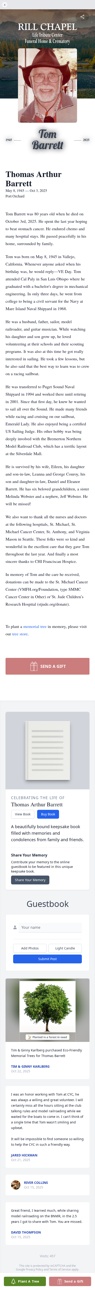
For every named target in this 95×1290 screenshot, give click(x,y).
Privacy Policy (34, 1269)
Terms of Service (60, 1269)
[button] (47, 1010)
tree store (20, 634)
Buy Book (48, 814)
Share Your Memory (30, 880)
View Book (22, 814)
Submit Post (47, 959)
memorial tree (35, 626)
